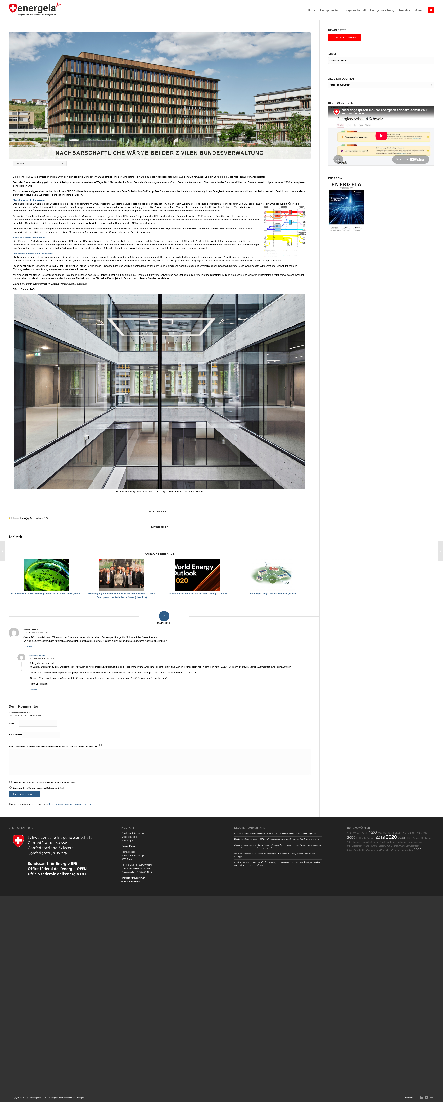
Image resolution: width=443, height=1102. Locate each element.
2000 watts (361, 838)
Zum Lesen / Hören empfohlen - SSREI (249, 839)
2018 (401, 837)
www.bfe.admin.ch (130, 881)
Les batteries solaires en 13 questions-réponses (297, 833)
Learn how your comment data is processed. (71, 804)
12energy (415, 838)
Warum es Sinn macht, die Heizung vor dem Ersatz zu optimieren (293, 839)
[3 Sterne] (14, 518)
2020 (391, 837)
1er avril (371, 838)
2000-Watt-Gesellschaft (389, 833)
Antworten (27, 647)
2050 (351, 837)
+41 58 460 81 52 (143, 872)
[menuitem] (312, 10)
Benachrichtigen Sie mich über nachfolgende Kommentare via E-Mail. (44, 782)
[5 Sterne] (18, 518)
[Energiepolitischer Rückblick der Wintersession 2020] (440, 551)
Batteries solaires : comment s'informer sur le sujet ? (254, 833)
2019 (380, 837)
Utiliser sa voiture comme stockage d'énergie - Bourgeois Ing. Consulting (263, 845)
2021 (417, 849)
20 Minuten (426, 838)
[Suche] (430, 10)
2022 (373, 832)
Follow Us (409, 1097)
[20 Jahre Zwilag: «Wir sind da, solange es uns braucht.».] (2, 551)
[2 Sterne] (12, 518)
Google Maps (128, 846)
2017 (413, 833)
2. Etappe (404, 833)
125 (349, 833)
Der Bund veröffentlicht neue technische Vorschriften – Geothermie (260, 853)
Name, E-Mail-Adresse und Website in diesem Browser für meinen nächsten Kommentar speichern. (54, 746)
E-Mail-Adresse (15, 735)
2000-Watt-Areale (359, 833)
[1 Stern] (10, 518)
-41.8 (408, 838)
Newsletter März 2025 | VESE (246, 862)
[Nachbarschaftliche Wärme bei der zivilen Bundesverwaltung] (160, 95)
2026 (425, 833)
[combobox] (40, 163)
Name (11, 723)
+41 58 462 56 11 (144, 868)
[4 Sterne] (16, 518)
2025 (419, 833)
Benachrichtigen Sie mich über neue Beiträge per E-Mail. (38, 788)
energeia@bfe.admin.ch (133, 878)
